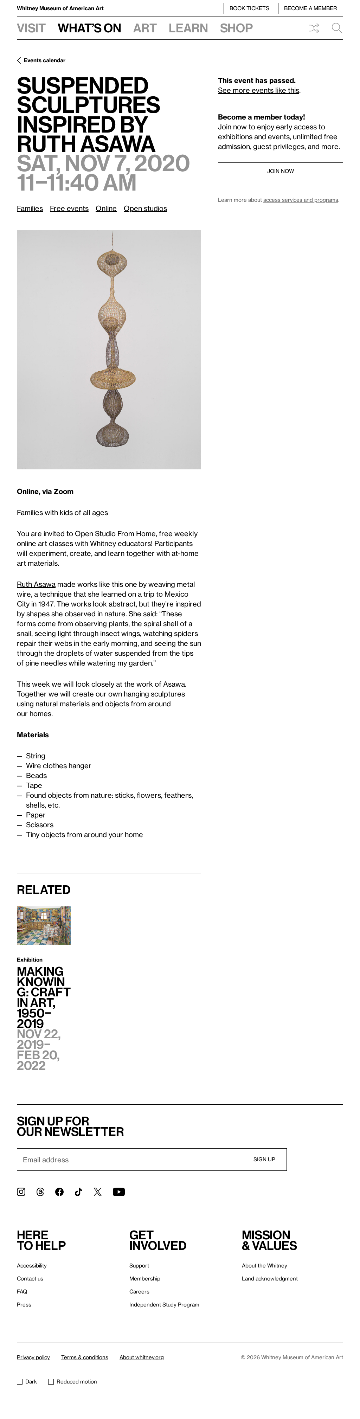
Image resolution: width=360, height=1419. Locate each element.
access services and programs (300, 200)
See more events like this (258, 90)
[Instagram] (21, 1192)
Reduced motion (77, 1381)
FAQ (22, 1291)
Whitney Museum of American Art (60, 8)
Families (30, 208)
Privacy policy (33, 1357)
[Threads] (40, 1192)
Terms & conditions (84, 1357)
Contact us (30, 1278)
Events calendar (44, 60)
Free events (69, 208)
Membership (144, 1278)
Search (334, 28)
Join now (280, 171)
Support (139, 1265)
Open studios (145, 208)
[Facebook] (59, 1192)
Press (24, 1304)
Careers (139, 1291)
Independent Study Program (164, 1304)
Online (106, 208)
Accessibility (32, 1265)
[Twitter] (97, 1192)
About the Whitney (264, 1265)
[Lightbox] (109, 350)
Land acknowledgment (270, 1278)
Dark (31, 1381)
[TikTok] (78, 1192)
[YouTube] (118, 1192)
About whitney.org (142, 1357)
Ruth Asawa (36, 584)
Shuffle (314, 28)
